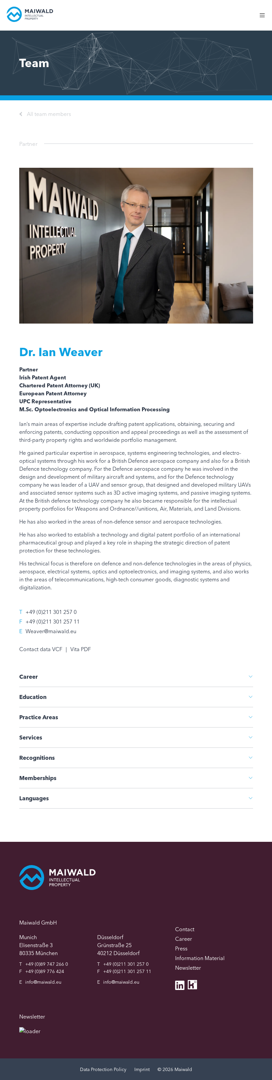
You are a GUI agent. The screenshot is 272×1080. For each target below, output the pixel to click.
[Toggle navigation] (265, 18)
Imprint (142, 1069)
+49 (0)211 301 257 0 (51, 612)
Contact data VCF (40, 649)
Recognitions (37, 757)
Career (28, 676)
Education (32, 696)
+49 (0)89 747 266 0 (46, 964)
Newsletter (188, 967)
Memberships (37, 777)
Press (181, 948)
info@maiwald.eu (43, 982)
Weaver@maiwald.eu (51, 631)
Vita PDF (80, 649)
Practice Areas (38, 717)
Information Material (200, 958)
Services (30, 737)
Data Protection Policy (103, 1069)
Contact (184, 929)
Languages (34, 798)
